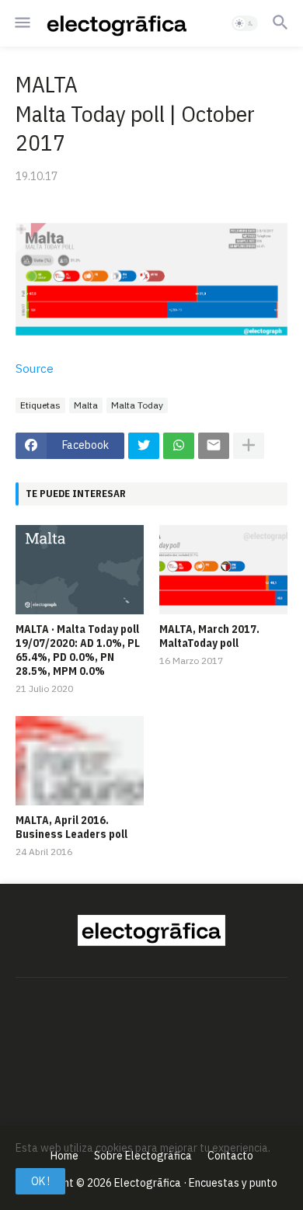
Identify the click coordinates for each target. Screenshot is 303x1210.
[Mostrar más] (248, 446)
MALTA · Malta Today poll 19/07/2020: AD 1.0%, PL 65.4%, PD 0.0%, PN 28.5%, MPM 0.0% (78, 650)
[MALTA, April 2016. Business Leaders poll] (80, 760)
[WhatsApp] (178, 446)
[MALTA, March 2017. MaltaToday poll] (223, 569)
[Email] (213, 446)
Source (35, 368)
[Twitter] (143, 446)
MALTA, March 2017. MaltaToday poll (209, 636)
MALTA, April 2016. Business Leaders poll (71, 827)
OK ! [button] (40, 1181)
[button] (21, 23)
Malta (86, 405)
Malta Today (137, 405)
